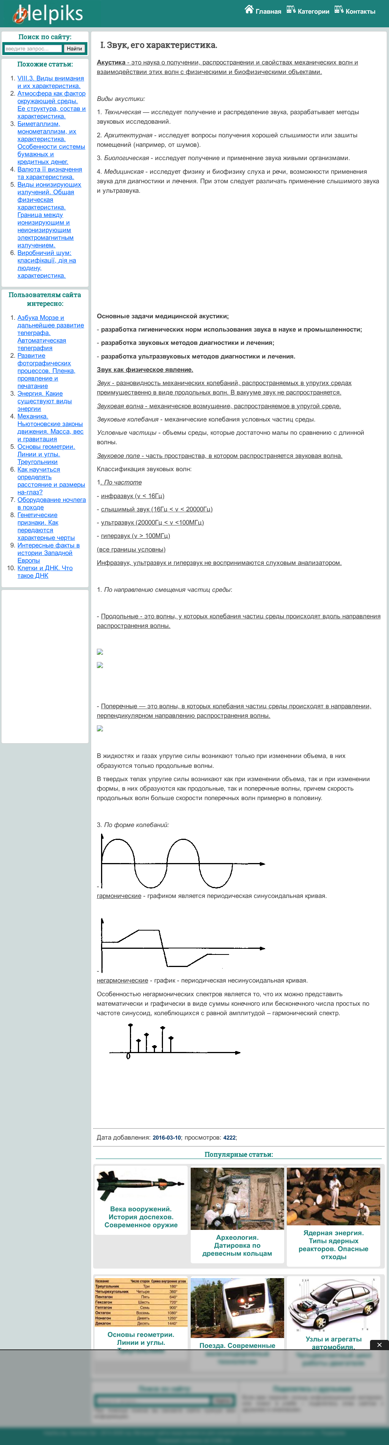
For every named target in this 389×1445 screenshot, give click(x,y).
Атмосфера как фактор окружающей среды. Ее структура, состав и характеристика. (51, 105)
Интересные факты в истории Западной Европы (48, 553)
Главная (268, 11)
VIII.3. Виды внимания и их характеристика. (50, 82)
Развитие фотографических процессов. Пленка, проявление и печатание (46, 371)
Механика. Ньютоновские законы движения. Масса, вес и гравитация (50, 428)
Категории (313, 11)
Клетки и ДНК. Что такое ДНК (45, 571)
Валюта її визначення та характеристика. (49, 173)
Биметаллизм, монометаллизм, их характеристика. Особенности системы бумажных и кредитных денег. (51, 142)
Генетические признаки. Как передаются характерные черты (46, 526)
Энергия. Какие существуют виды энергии (44, 401)
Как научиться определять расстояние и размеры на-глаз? (51, 481)
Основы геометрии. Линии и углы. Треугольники (46, 454)
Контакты (361, 11)
